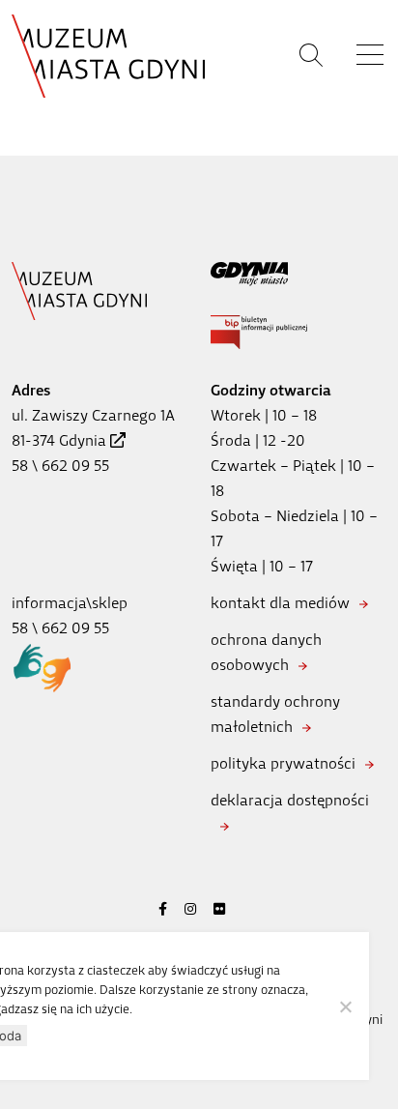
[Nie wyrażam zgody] (345, 1006)
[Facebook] (162, 909)
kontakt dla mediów (280, 603)
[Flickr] (219, 909)
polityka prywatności (283, 763)
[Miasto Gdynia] (298, 274)
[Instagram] (190, 909)
